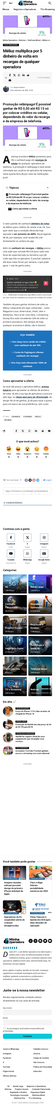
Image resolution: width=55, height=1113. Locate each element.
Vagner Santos (19, 87)
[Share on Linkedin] (23, 75)
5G (6, 587)
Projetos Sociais (13, 628)
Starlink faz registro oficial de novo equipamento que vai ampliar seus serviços (30, 739)
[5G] (15, 584)
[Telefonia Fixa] (15, 666)
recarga (7, 420)
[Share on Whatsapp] (19, 75)
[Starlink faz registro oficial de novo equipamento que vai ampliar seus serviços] (8, 737)
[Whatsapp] (31, 941)
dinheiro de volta (40, 223)
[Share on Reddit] (28, 75)
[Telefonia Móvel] (40, 666)
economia (27, 416)
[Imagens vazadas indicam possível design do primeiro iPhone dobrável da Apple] (14, 873)
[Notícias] (40, 686)
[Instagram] (44, 541)
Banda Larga (37, 587)
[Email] (10, 80)
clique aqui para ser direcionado (32, 397)
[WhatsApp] (27, 556)
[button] (5, 3)
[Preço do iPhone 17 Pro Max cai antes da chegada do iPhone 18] (8, 711)
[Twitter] (45, 941)
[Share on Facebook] (10, 75)
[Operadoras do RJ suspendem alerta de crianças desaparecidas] (14, 907)
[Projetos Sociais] (15, 625)
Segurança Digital (14, 648)
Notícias (35, 689)
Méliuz (40, 248)
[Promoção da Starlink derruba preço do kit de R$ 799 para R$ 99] (8, 724)
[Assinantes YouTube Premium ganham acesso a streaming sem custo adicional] (8, 751)
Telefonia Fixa (12, 669)
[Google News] (44, 556)
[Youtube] (11, 556)
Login (49, 480)
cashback (16, 416)
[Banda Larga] (40, 584)
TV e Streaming (13, 689)
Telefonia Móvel (11, 45)
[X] (27, 541)
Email (5, 1018)
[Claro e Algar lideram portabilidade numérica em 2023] (40, 873)
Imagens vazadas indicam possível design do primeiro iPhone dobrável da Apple (13, 888)
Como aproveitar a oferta (24, 209)
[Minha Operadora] (27, 3)
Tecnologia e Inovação (25, 733)
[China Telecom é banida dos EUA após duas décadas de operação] (40, 907)
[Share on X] (14, 75)
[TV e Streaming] (15, 686)
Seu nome (7, 1008)
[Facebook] (11, 541)
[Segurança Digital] (15, 645)
